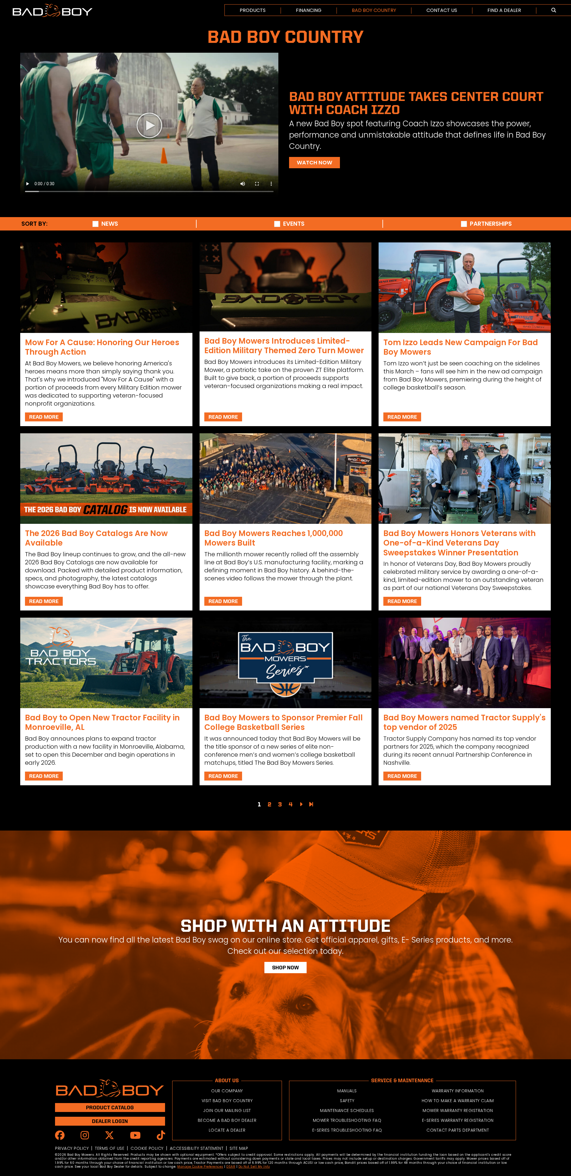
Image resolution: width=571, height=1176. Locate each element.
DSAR (230, 1166)
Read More (44, 417)
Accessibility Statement (197, 1148)
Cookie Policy (147, 1148)
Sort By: (34, 224)
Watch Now (314, 162)
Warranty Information (458, 1091)
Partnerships (491, 224)
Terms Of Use (109, 1148)
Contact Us (441, 10)
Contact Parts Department (457, 1130)
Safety (347, 1101)
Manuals (347, 1091)
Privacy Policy (72, 1148)
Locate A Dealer (227, 1130)
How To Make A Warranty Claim (458, 1101)
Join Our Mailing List (227, 1110)
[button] (554, 10)
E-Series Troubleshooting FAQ (347, 1130)
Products (253, 10)
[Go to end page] (311, 804)
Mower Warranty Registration (458, 1110)
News (109, 224)
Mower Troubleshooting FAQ (347, 1120)
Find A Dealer (504, 10)
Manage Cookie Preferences (200, 1166)
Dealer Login (110, 1121)
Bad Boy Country (374, 10)
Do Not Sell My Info (254, 1166)
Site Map (239, 1148)
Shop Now (285, 967)
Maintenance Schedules (347, 1110)
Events (294, 224)
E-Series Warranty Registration (458, 1120)
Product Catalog (110, 1107)
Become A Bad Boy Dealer (227, 1120)
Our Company (227, 1091)
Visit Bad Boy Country (227, 1101)
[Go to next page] (301, 804)
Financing (308, 10)
